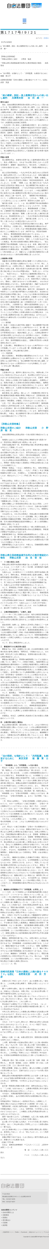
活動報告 (6, 1215)
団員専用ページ (8, 1232)
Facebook (24, 1232)
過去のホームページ (35, 1232)
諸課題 (5, 1225)
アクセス (46, 1232)
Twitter (17, 1232)
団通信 (46, 38)
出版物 (5, 1223)
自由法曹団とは (8, 1212)
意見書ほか (7, 1220)
